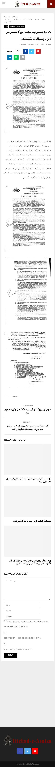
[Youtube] (35, 751)
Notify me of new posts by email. (18, 649)
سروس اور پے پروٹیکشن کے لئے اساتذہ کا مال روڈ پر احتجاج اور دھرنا (28, 411)
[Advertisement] (27, 693)
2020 (6, 26)
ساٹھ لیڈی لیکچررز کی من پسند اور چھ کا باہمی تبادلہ (32, 521)
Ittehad (23, 45)
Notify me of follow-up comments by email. (22, 638)
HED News (12, 26)
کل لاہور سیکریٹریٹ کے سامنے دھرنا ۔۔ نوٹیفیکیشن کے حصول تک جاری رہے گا (28, 480)
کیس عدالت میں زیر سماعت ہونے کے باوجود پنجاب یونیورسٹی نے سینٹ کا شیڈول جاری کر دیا (27, 427)
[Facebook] (20, 751)
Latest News (20, 26)
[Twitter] (27, 751)
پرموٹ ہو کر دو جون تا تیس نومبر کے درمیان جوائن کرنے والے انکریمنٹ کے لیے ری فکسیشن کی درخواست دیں (30, 562)
